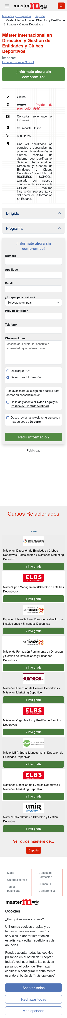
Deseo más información (26, 377)
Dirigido (12, 213)
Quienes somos (17, 880)
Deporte (33, 850)
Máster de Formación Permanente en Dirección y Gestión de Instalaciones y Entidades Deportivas (33, 655)
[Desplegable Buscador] (61, 6)
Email (9, 283)
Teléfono (11, 324)
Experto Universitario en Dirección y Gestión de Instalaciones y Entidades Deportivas (33, 621)
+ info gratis (33, 566)
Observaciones (15, 338)
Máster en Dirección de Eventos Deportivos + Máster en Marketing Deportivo (31, 690)
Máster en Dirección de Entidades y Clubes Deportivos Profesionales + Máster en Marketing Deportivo (33, 554)
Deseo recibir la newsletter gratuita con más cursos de (35, 420)
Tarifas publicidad (13, 889)
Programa (14, 228)
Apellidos (11, 270)
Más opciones (33, 1010)
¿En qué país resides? (20, 297)
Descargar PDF (21, 371)
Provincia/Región (16, 311)
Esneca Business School (18, 62)
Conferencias (47, 891)
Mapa (10, 873)
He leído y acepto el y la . (34, 404)
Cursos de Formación (45, 875)
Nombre (10, 256)
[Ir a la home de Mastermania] (30, 5)
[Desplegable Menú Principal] (7, 5)
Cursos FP (45, 884)
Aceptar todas (34, 987)
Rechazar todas (33, 999)
